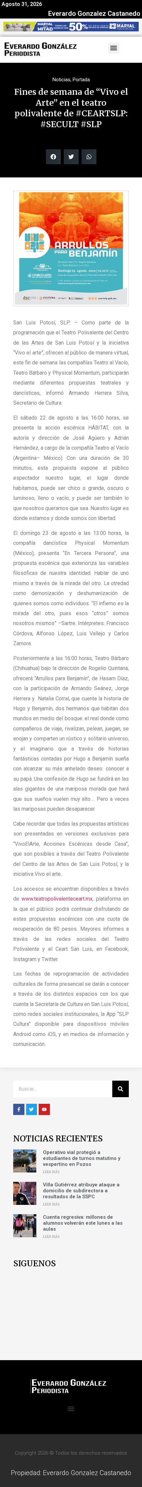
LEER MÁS (51, 1172)
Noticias (61, 80)
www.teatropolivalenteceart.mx (56, 899)
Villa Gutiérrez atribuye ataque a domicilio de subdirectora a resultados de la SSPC (81, 1191)
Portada (81, 80)
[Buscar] (120, 1089)
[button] (113, 48)
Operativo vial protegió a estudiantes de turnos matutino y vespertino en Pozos (81, 1158)
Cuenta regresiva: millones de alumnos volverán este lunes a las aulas (83, 1223)
